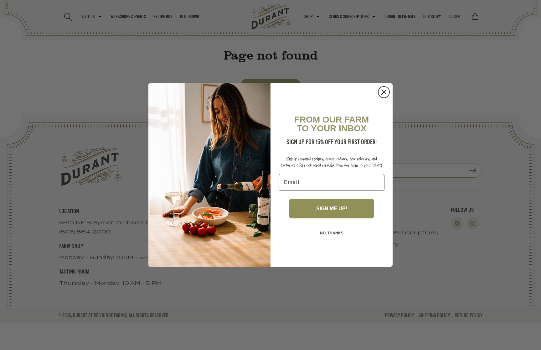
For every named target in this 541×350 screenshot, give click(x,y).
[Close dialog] (383, 92)
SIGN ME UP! (331, 208)
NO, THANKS (331, 233)
